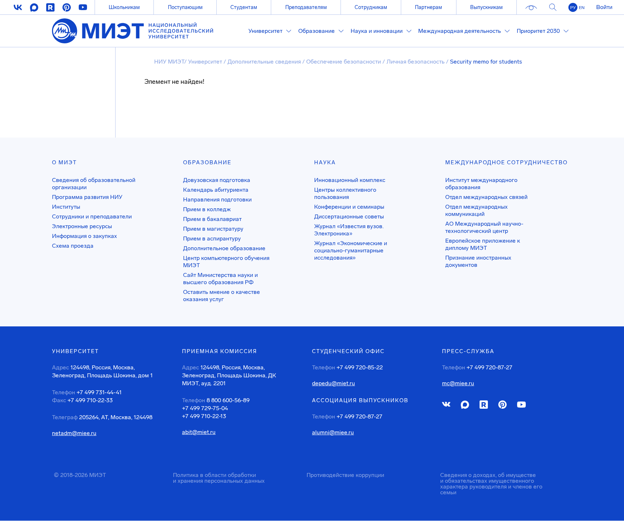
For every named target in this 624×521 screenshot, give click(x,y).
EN (582, 7)
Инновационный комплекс (349, 180)
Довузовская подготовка (216, 180)
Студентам (243, 7)
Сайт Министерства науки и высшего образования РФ (220, 279)
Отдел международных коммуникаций (476, 210)
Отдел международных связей (486, 197)
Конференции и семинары (349, 206)
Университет (206, 61)
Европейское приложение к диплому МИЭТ (482, 244)
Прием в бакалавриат (212, 219)
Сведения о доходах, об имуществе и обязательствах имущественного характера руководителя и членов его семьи (491, 484)
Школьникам (124, 7)
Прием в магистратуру (213, 228)
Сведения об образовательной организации (93, 184)
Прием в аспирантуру (212, 238)
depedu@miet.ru (333, 383)
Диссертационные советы (349, 216)
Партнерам (428, 7)
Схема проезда (73, 245)
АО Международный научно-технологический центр (484, 227)
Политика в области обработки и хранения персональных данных (219, 478)
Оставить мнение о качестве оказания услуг (221, 295)
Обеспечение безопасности (344, 61)
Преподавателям (306, 7)
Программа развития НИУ (87, 197)
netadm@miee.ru (74, 433)
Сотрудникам (371, 7)
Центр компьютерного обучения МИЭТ (226, 262)
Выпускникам (486, 7)
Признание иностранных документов (478, 261)
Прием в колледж (207, 209)
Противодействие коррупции (345, 475)
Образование (207, 162)
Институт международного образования (481, 184)
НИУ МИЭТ (169, 61)
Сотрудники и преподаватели (92, 216)
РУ (573, 7)
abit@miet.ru (199, 432)
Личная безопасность (416, 61)
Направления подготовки (217, 199)
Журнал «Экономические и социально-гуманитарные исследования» (350, 250)
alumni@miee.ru (333, 432)
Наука (325, 162)
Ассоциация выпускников (360, 400)
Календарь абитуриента (215, 189)
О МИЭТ (64, 162)
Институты (66, 206)
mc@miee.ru (458, 383)
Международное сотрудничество (506, 162)
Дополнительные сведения (265, 61)
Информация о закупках (84, 236)
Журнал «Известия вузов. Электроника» (349, 230)
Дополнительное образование (224, 248)
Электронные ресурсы (82, 226)
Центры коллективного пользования (345, 193)
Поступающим (185, 7)
